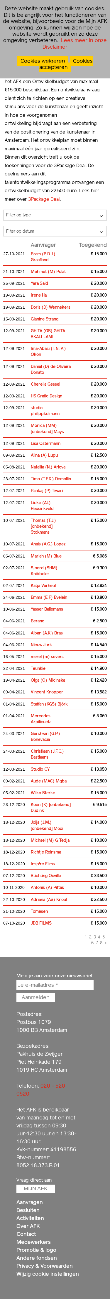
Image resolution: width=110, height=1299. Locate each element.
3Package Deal (44, 199)
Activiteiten (30, 1218)
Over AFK (28, 1226)
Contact (26, 1234)
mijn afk (36, 1188)
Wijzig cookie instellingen (47, 1274)
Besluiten (28, 1210)
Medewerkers (33, 1242)
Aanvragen (29, 1202)
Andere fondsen (36, 1258)
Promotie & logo (36, 1250)
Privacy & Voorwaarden (44, 1266)
